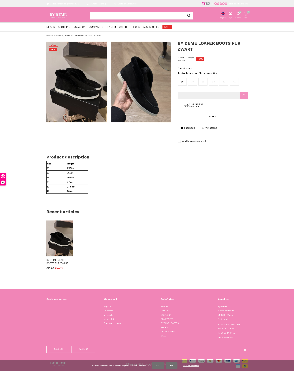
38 (203, 81)
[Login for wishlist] (244, 95)
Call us (58, 349)
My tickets (108, 315)
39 (213, 81)
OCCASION (79, 26)
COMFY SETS (96, 26)
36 (182, 81)
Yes (158, 365)
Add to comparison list (194, 141)
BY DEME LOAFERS (117, 26)
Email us (83, 349)
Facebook (189, 127)
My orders (108, 310)
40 (223, 81)
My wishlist (109, 319)
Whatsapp (211, 127)
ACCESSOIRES (151, 26)
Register (108, 306)
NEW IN (50, 26)
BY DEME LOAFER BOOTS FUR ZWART (57, 262)
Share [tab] (212, 116)
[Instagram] (245, 349)
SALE (167, 26)
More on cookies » (191, 365)
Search (189, 16)
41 (234, 81)
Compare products (112, 323)
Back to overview (54, 35)
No (171, 365)
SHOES (136, 26)
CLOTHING (64, 26)
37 (192, 81)
